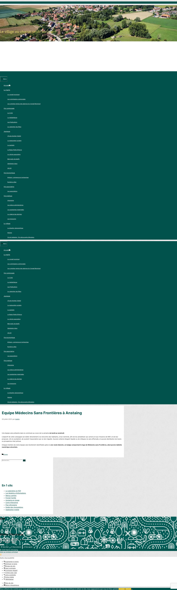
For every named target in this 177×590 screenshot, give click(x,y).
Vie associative (9, 187)
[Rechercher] (24, 460)
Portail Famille (11, 498)
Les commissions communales (16, 99)
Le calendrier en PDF (13, 491)
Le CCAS (10, 113)
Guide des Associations (14, 507)
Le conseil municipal (13, 94)
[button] (0, 554)
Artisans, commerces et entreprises (18, 177)
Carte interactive (12, 503)
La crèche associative (13, 154)
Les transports (11, 219)
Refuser (128, 589)
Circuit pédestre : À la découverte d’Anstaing (20, 237)
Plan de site (8, 524)
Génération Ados (12, 163)
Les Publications (12, 122)
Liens (6, 529)
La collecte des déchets (14, 214)
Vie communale (9, 108)
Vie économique (9, 173)
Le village (7, 223)
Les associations (12, 191)
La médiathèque (12, 117)
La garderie (10, 145)
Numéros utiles (11, 182)
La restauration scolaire (14, 140)
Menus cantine (11, 496)
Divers (5, 454)
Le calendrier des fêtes (14, 127)
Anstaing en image (12, 500)
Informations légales (11, 526)
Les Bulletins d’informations (16, 493)
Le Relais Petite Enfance (14, 150)
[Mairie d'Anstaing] (8, 75)
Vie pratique (8, 196)
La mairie (7, 90)
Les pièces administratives (15, 205)
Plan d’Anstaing (11, 505)
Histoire (9, 232)
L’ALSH (9, 168)
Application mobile (12, 510)
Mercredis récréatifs (13, 159)
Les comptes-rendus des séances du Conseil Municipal (23, 104)
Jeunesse (7, 131)
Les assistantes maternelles (15, 209)
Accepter (121, 589)
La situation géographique (15, 228)
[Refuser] (132, 589)
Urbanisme (10, 200)
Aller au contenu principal (9, 552)
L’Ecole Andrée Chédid (14, 136)
